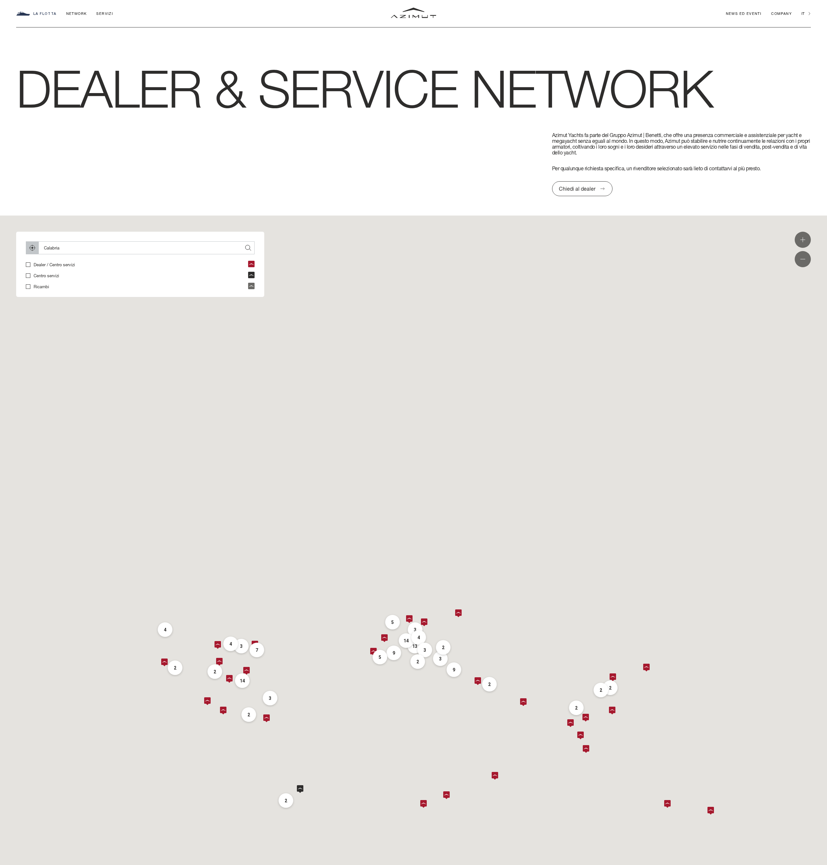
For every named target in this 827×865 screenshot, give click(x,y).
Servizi (104, 13)
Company (781, 13)
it (802, 13)
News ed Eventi (744, 13)
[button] (496, 776)
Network (76, 13)
